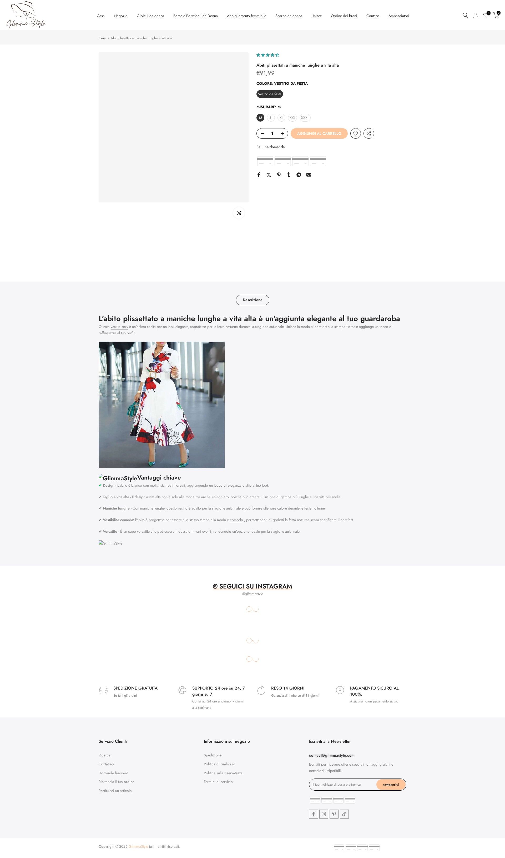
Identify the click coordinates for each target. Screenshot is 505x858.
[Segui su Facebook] (313, 814)
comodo (236, 519)
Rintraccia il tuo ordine (116, 781)
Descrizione (252, 299)
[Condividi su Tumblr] (288, 174)
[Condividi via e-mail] (308, 174)
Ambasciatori (398, 15)
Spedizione (212, 755)
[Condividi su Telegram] (298, 174)
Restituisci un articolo (115, 790)
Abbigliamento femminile (246, 15)
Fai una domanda (270, 146)
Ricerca (104, 755)
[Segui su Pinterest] (334, 814)
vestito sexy (119, 326)
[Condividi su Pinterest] (278, 174)
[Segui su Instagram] (323, 814)
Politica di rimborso (219, 764)
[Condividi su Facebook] (258, 174)
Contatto (372, 15)
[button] (268, 55)
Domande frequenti (114, 773)
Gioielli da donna (150, 15)
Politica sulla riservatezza (223, 773)
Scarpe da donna (288, 15)
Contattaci (106, 764)
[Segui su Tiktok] (344, 814)
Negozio (121, 15)
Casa (101, 15)
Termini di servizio (218, 781)
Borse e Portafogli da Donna (195, 15)
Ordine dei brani (344, 15)
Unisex (316, 15)
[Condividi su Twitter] (268, 174)
